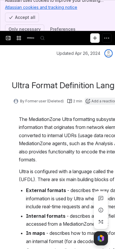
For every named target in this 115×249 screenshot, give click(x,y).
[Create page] (101, 222)
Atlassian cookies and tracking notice (41, 7)
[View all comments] (101, 198)
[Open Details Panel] (101, 210)
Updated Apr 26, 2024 (78, 53)
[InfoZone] (30, 38)
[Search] (42, 38)
